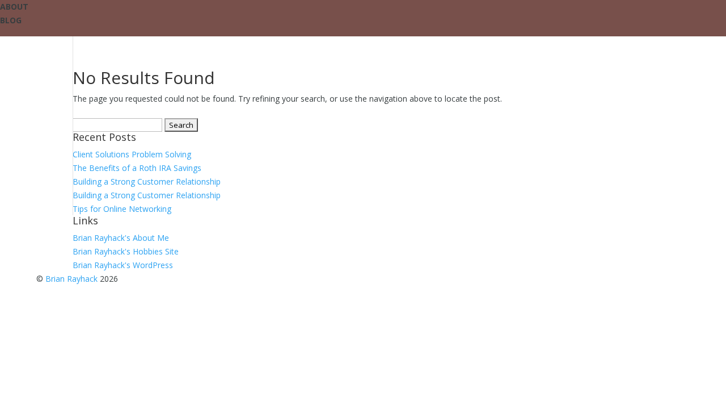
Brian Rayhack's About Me (121, 237)
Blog (11, 20)
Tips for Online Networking (122, 208)
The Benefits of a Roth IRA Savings (137, 167)
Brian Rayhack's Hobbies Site (126, 251)
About (14, 6)
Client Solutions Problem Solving (132, 154)
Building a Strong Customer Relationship (147, 181)
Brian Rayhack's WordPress (123, 265)
